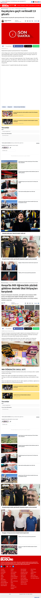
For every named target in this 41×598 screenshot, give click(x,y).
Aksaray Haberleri (4, 582)
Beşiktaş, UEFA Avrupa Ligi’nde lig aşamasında (27, 272)
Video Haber (13, 575)
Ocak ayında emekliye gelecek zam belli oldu (26, 191)
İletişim (32, 573)
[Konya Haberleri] (20, 246)
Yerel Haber (13, 573)
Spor (12, 579)
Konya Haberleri (12, 282)
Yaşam (12, 584)
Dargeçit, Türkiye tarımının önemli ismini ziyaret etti (28, 262)
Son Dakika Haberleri (35, 578)
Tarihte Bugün (3, 581)
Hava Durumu (23, 582)
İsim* (3, 129)
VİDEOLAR (8, 1)
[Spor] (20, 221)
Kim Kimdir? (3, 579)
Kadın (12, 582)
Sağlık (2, 575)
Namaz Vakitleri (24, 584)
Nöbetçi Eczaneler (24, 581)
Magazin (12, 588)
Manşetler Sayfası (24, 572)
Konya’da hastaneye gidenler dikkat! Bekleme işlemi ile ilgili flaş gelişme (28, 172)
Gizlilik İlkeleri (33, 572)
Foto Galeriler (23, 570)
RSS (10, 594)
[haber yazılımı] (36, 597)
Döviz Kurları (23, 575)
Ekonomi (2, 573)
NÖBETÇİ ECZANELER (4, 2)
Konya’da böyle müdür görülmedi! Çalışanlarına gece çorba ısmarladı (19, 259)
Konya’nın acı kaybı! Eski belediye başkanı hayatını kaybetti (27, 547)
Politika (12, 569)
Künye (32, 570)
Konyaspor (3, 570)
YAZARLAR (3, 1)
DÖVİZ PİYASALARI (15, 1)
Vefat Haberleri (4, 585)
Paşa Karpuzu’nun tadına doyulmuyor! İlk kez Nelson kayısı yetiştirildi (28, 162)
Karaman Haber (4, 584)
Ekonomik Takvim (24, 579)
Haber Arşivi (33, 575)
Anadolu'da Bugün (5, 8)
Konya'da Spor (14, 587)
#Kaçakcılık (10, 106)
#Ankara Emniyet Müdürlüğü (19, 106)
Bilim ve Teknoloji (14, 581)
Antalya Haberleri (14, 576)
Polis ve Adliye (12, 8)
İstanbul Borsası (24, 573)
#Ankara (4, 106)
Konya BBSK (3, 572)
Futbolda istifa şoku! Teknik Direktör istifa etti (13, 233)
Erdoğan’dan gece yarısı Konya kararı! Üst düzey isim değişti (28, 182)
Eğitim (2, 578)
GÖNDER (37, 143)
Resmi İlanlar (33, 569)
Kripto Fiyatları (24, 578)
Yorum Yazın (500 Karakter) (7, 133)
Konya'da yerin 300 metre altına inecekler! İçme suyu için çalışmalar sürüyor (28, 202)
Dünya (12, 570)
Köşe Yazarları (23, 569)
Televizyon (13, 585)
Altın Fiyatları (23, 576)
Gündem (2, 569)
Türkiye (2, 576)
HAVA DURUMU (21, 1)
